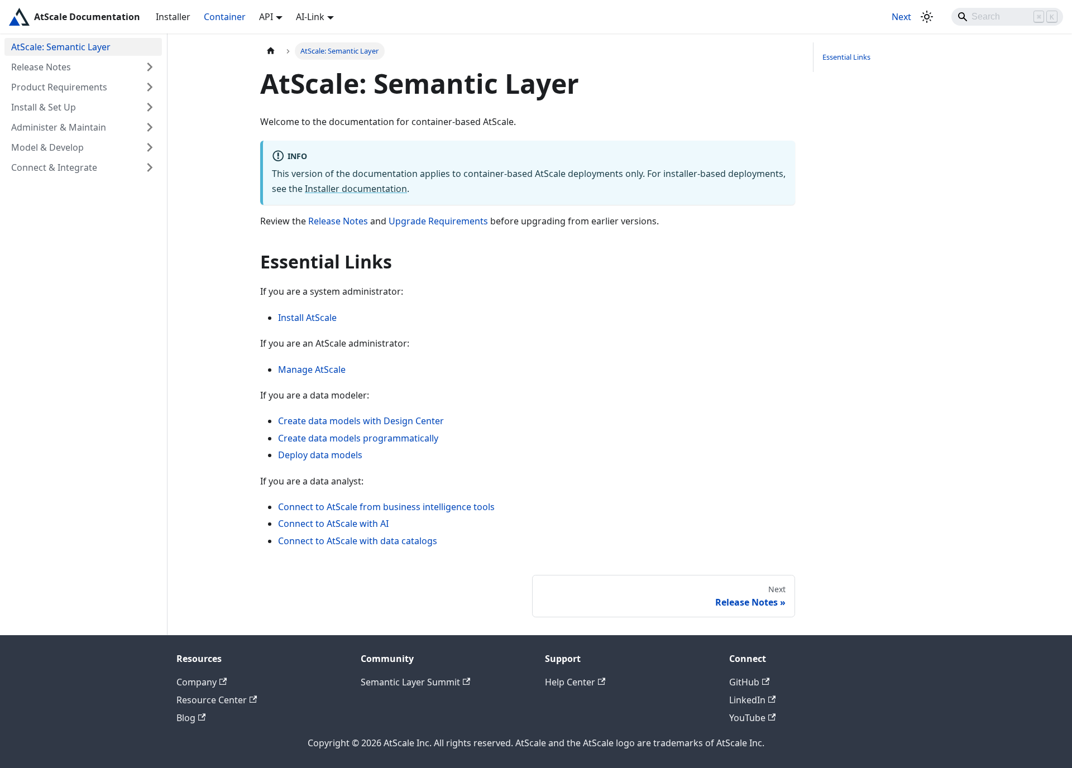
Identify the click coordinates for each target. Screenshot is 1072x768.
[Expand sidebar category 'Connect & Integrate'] (149, 167)
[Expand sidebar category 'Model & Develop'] (149, 147)
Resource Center (211, 700)
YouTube (747, 718)
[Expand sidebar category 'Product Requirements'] (149, 87)
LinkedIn (747, 700)
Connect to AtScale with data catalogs (357, 541)
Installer (173, 17)
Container (225, 17)
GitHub (744, 682)
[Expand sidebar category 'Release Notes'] (149, 67)
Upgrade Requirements (438, 221)
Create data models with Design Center (361, 421)
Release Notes (41, 67)
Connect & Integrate (54, 167)
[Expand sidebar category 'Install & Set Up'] (149, 107)
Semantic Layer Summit (410, 682)
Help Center (570, 682)
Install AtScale (307, 317)
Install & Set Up (43, 107)
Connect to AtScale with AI (333, 523)
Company (196, 682)
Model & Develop (47, 147)
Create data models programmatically (358, 438)
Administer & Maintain (58, 127)
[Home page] (270, 51)
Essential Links (846, 57)
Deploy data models (320, 455)
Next (901, 17)
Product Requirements (59, 87)
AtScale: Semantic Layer (61, 47)
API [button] (266, 17)
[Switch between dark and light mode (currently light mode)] (927, 17)
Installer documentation (356, 189)
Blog (185, 718)
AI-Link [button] (310, 17)
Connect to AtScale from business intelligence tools (386, 507)
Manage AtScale (312, 369)
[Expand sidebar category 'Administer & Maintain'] (149, 127)
